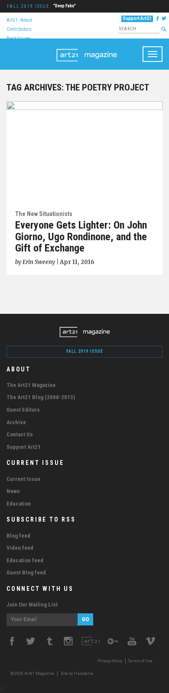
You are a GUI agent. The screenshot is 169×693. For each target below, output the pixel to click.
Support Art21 (137, 18)
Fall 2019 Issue (28, 6)
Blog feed (18, 535)
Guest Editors (23, 409)
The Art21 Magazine (30, 385)
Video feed (19, 548)
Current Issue (23, 479)
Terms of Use (140, 661)
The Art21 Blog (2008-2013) (40, 397)
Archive (16, 422)
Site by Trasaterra (77, 673)
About (26, 20)
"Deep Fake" (64, 5)
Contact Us (19, 434)
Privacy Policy (110, 661)
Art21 (12, 20)
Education (18, 503)
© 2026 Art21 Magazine (33, 673)
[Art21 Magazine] (86, 49)
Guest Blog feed (26, 572)
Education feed (24, 560)
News (13, 491)
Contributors (19, 29)
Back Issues (18, 38)
